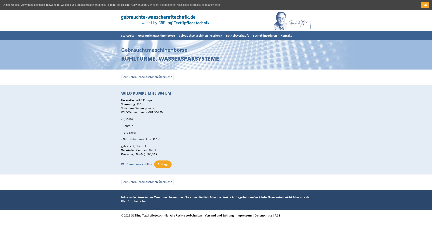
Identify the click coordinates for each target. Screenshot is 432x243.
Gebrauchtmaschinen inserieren (200, 35)
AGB (277, 215)
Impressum (244, 215)
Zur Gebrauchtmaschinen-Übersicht (147, 77)
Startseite (127, 35)
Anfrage (163, 164)
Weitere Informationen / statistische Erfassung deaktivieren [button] (185, 4)
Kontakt (286, 35)
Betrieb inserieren (265, 35)
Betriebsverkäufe (237, 35)
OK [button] (425, 5)
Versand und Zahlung (219, 215)
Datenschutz (263, 215)
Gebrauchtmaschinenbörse (156, 35)
